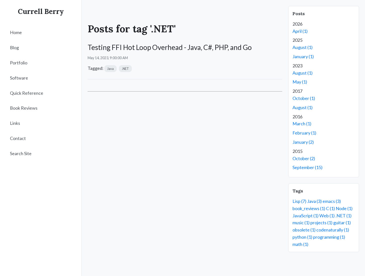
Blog (14, 47)
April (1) (300, 31)
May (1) (299, 82)
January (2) (303, 142)
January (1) (303, 56)
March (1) (301, 123)
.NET (125, 69)
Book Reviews (23, 108)
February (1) (304, 133)
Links (15, 123)
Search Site (21, 153)
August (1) (302, 47)
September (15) (307, 167)
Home (16, 32)
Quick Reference (26, 93)
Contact (18, 138)
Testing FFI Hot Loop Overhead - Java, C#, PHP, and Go (170, 47)
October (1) (303, 98)
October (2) (303, 158)
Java (110, 69)
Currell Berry (41, 11)
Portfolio (18, 62)
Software (19, 78)
